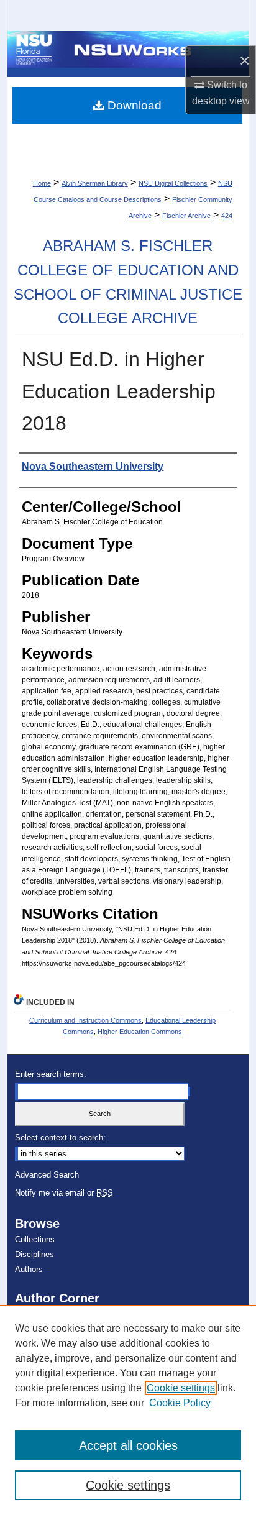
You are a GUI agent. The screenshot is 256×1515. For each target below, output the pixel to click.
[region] (128, 1410)
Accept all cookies (128, 1445)
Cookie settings (181, 1388)
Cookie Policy (180, 1403)
